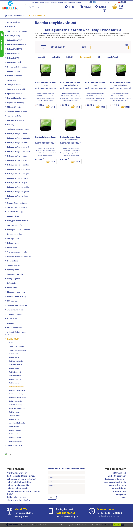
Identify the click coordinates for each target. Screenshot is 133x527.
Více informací (105, 525)
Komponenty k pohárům (17, 67)
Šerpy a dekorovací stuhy (17, 203)
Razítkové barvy (14, 412)
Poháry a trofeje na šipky (17, 160)
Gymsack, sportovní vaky (17, 252)
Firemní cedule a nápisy (16, 296)
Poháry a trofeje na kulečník (18, 138)
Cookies (122, 497)
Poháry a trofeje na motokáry (19, 147)
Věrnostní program (117, 485)
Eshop (37, 2)
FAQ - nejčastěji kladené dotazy (21, 476)
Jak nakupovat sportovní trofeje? (21, 479)
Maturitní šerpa (13, 216)
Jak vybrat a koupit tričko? (18, 485)
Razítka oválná (14, 357)
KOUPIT (53, 107)
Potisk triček (12, 247)
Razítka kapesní (14, 383)
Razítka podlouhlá (15, 379)
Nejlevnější (56, 57)
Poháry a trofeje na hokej (17, 134)
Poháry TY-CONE (14, 71)
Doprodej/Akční (112, 57)
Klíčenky (10, 323)
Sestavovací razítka (15, 401)
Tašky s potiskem (14, 265)
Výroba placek (13, 270)
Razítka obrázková (15, 430)
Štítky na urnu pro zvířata (17, 305)
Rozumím (117, 525)
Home (32, 2)
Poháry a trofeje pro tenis (17, 143)
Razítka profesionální (16, 361)
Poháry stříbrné (13, 53)
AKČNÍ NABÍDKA (13, 22)
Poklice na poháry (14, 76)
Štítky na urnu (12, 301)
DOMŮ (10, 16)
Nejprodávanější (85, 57)
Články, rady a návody (17, 473)
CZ (102, 2)
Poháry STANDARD (14, 49)
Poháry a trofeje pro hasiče (18, 187)
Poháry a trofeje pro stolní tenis (16, 197)
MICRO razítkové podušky (17, 408)
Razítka (11, 343)
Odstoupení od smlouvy (115, 479)
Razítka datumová (15, 376)
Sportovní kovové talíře (16, 89)
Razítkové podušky (15, 405)
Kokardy (47, 2)
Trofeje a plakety (14, 116)
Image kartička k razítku (17, 423)
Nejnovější (41, 57)
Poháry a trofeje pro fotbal (17, 178)
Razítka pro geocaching (17, 390)
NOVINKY (11, 27)
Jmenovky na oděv (14, 314)
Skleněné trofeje (14, 107)
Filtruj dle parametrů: (58, 47)
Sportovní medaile (14, 94)
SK (105, 2)
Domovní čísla (12, 319)
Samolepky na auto (15, 274)
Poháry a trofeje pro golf (17, 183)
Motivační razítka (14, 416)
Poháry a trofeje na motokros (19, 152)
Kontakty (78, 2)
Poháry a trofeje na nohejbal (18, 169)
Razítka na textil (14, 419)
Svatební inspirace (14, 445)
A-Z (99, 57)
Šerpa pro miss (13, 239)
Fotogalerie (121, 494)
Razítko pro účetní (15, 437)
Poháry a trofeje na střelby (17, 156)
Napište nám (71, 2)
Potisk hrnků (12, 288)
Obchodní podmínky (117, 476)
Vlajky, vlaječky (13, 279)
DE (108, 2)
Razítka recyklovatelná (36, 16)
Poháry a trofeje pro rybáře (18, 192)
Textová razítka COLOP (16, 346)
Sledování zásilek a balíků (18, 500)
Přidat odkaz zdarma (16, 497)
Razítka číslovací (14, 368)
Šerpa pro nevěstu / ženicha (18, 230)
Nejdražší (69, 57)
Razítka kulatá (13, 354)
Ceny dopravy (119, 491)
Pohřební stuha (13, 243)
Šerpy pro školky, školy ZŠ (17, 221)
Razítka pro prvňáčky (16, 394)
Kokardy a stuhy (13, 36)
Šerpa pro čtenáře (14, 225)
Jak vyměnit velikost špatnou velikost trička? (23, 492)
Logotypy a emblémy (15, 102)
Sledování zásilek (62, 2)
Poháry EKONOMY (14, 40)
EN (111, 2)
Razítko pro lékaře (15, 434)
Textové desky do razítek (17, 350)
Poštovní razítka (14, 426)
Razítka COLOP (19, 16)
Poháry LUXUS (13, 58)
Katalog (42, 2)
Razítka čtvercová (15, 372)
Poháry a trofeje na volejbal (18, 174)
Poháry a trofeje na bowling (18, 165)
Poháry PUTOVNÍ (14, 62)
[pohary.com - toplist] (8, 454)
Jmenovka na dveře (15, 310)
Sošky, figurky (12, 80)
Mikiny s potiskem (14, 328)
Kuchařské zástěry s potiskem (19, 256)
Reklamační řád (119, 473)
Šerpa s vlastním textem (17, 207)
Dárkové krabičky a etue (17, 98)
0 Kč (121, 7)
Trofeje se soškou (14, 85)
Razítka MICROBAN (15, 365)
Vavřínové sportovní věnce (18, 129)
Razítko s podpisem (15, 441)
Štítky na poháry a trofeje (17, 111)
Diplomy (10, 125)
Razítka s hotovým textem (17, 397)
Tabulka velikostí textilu (17, 488)
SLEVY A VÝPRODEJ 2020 (17, 31)
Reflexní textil (12, 261)
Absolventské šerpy (15, 212)
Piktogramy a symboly (16, 292)
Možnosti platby (119, 488)
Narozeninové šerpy (15, 234)
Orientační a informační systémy (15, 333)
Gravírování (54, 2)
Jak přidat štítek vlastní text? (20, 482)
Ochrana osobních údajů (115, 482)
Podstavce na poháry (15, 120)
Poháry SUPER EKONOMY (17, 45)
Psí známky (11, 283)
